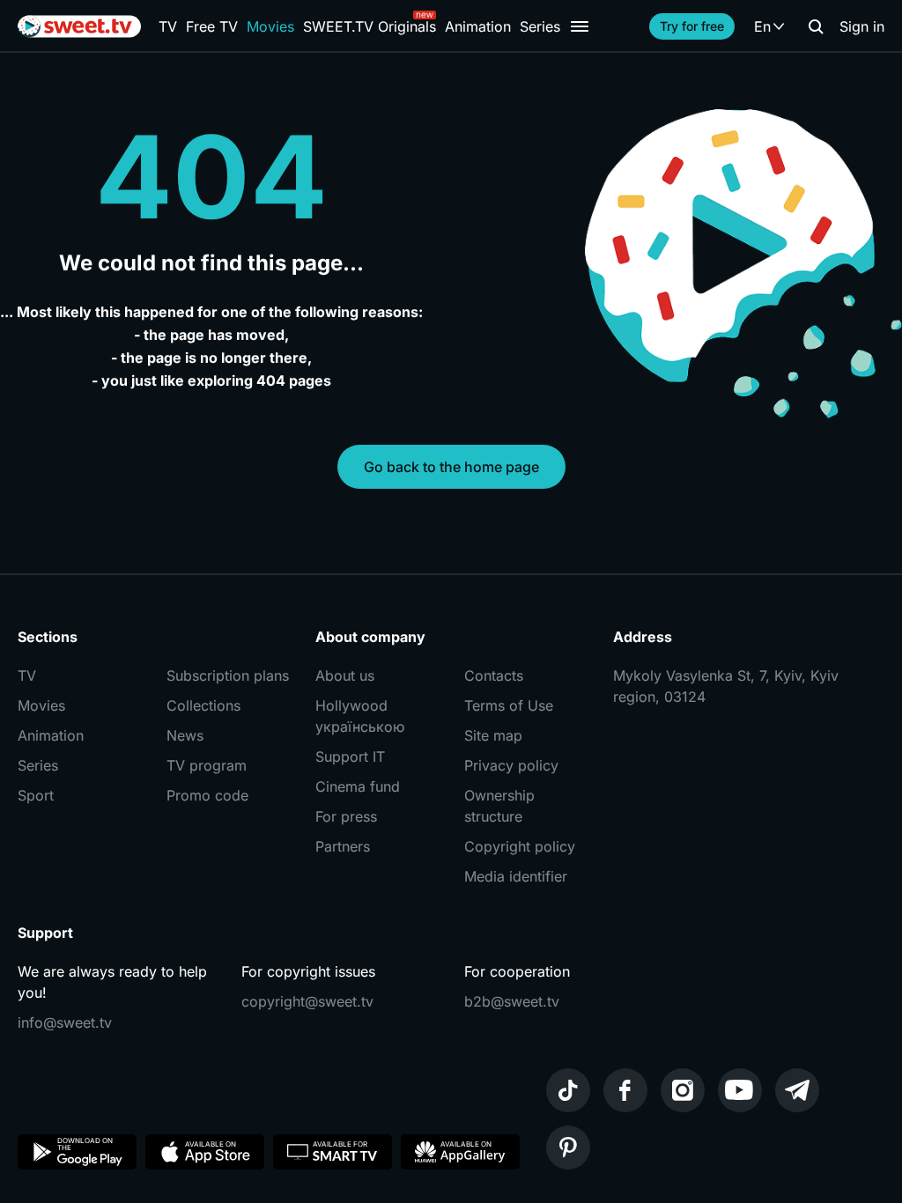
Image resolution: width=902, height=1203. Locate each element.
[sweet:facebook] (625, 1090)
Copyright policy (519, 846)
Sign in (861, 26)
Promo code (207, 795)
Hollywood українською (359, 716)
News (184, 735)
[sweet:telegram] (797, 1090)
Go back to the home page (451, 467)
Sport (36, 795)
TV (168, 26)
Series (540, 26)
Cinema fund (357, 786)
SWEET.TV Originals (369, 26)
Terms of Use (508, 705)
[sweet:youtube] (740, 1090)
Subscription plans (227, 675)
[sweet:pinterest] (568, 1148)
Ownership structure (499, 805)
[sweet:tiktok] (568, 1090)
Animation (478, 26)
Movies (270, 26)
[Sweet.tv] (79, 26)
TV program (206, 765)
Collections (203, 705)
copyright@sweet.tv (307, 1001)
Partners (342, 846)
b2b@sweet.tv (511, 1001)
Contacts (493, 675)
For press (346, 816)
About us (344, 675)
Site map (493, 735)
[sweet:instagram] (683, 1090)
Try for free (692, 25)
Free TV (212, 26)
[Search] (815, 26)
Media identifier (515, 876)
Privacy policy (511, 765)
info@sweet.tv (65, 1022)
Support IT (350, 756)
